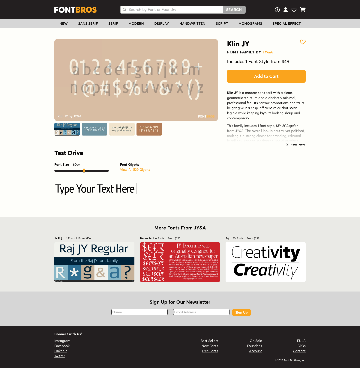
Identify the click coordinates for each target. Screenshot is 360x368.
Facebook (62, 346)
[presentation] (296, 144)
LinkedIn (60, 351)
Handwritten (192, 23)
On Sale (256, 341)
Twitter (59, 356)
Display (161, 23)
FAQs (302, 346)
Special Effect (287, 23)
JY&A (267, 52)
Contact (299, 351)
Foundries (254, 346)
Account (255, 351)
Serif (113, 23)
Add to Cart (266, 76)
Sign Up (241, 312)
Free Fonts (210, 351)
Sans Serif (88, 23)
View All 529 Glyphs (135, 169)
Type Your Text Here (94, 188)
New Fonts (210, 346)
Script (222, 23)
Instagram (62, 341)
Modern (136, 23)
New (63, 23)
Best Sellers (209, 341)
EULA (301, 341)
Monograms (250, 23)
